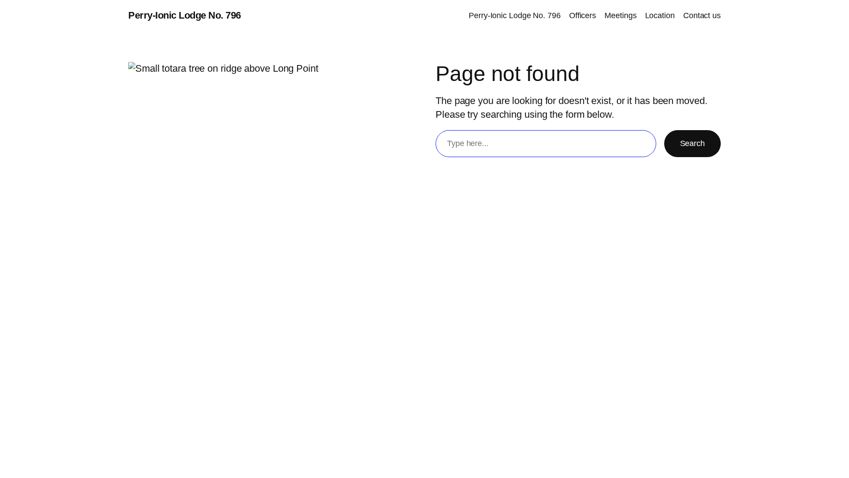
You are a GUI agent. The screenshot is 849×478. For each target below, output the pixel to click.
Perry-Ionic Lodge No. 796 (184, 15)
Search (692, 143)
